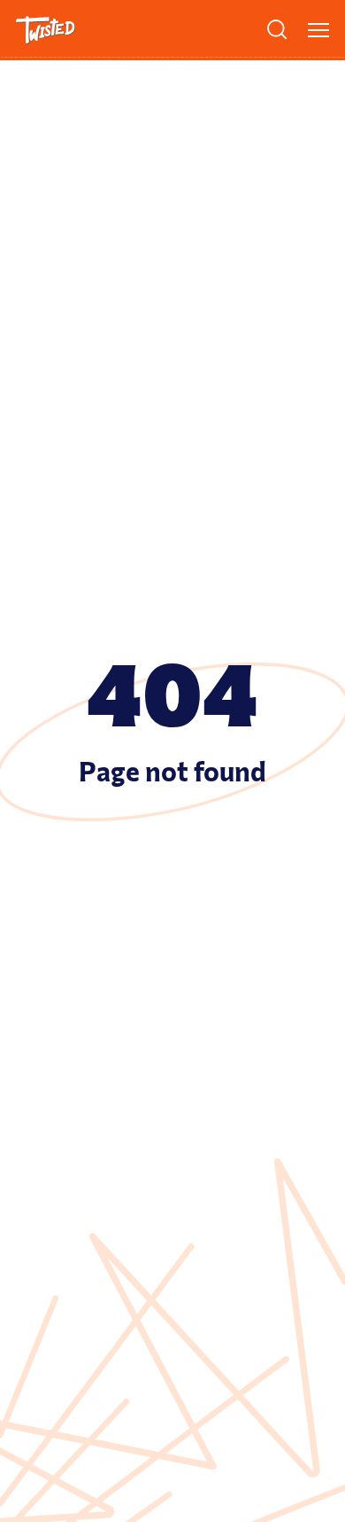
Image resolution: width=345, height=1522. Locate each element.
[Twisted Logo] (45, 30)
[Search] (277, 29)
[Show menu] (318, 30)
